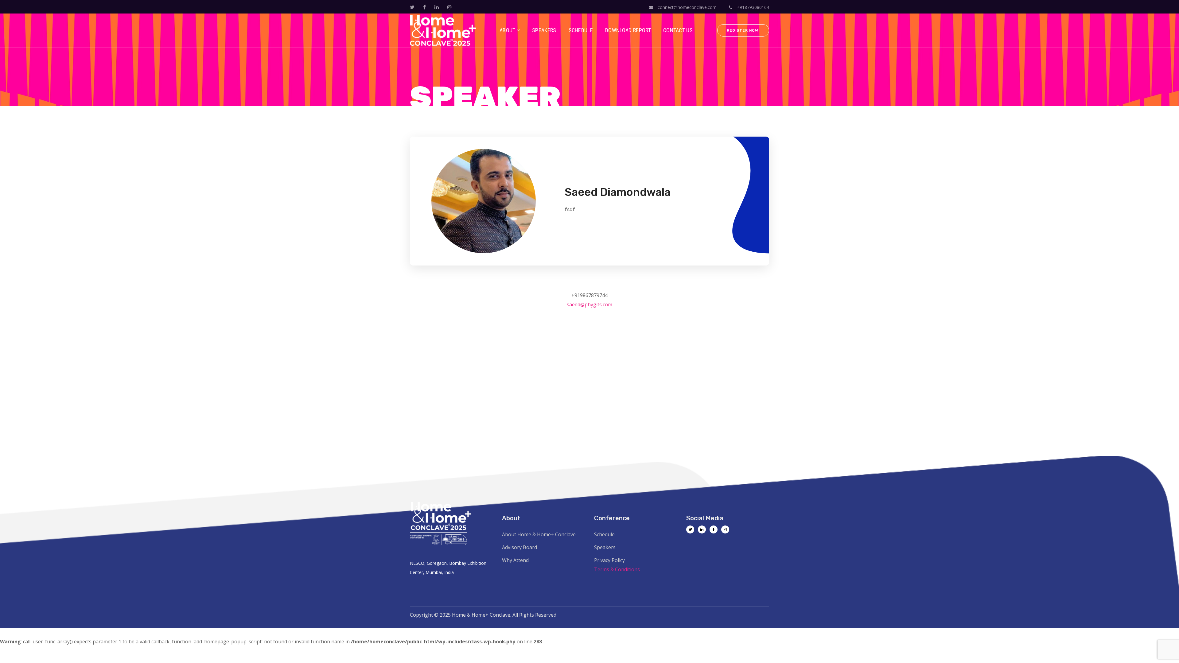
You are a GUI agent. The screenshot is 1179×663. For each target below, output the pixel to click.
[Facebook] (714, 529)
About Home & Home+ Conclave (539, 534)
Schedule (604, 534)
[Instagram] (725, 529)
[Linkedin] (702, 529)
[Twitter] (690, 529)
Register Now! (743, 30)
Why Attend (515, 560)
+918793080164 (752, 7)
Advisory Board (519, 547)
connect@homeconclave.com (687, 7)
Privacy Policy (609, 560)
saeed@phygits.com (589, 304)
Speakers (605, 547)
